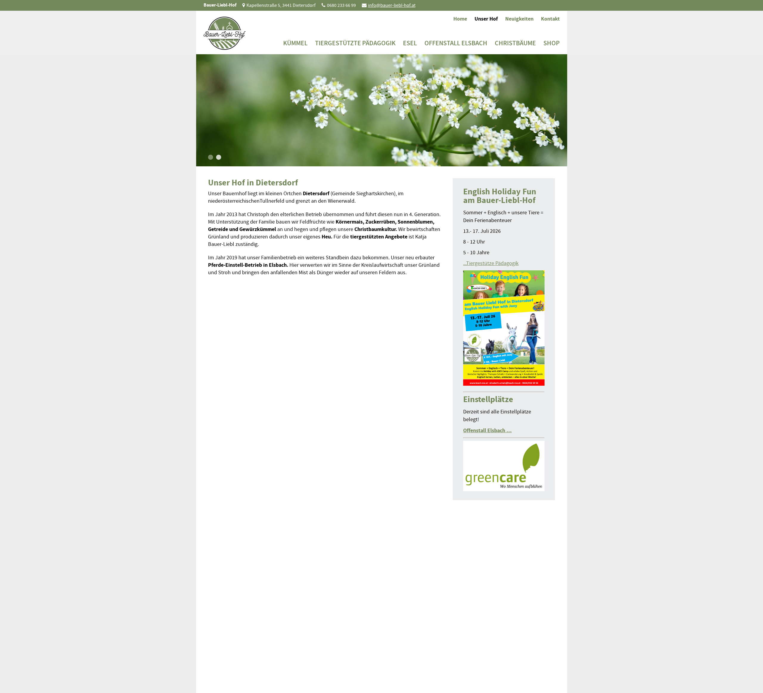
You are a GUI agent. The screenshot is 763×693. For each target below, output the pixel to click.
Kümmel (295, 43)
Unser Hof (486, 18)
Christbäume (515, 43)
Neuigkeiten (519, 18)
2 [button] (218, 157)
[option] (381, 110)
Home (460, 18)
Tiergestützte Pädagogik (355, 43)
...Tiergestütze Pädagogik (491, 263)
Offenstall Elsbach (455, 43)
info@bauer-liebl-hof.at (391, 5)
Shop (551, 43)
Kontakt (550, 18)
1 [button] (210, 157)
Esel (410, 43)
